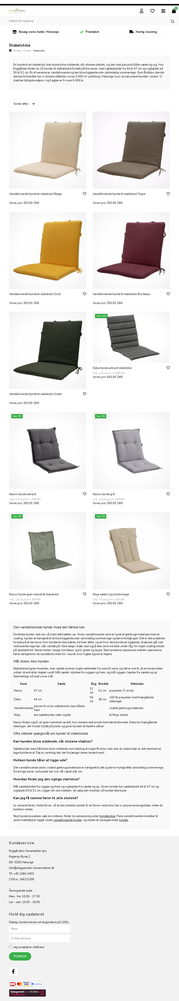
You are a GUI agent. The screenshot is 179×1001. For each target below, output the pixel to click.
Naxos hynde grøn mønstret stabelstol (34, 594)
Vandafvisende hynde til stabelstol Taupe (119, 194)
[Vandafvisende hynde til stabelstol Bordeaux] (131, 250)
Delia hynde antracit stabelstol (112, 368)
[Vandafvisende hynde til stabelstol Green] (47, 350)
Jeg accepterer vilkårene (29, 947)
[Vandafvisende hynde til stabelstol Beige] (47, 150)
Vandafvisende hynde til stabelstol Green (35, 394)
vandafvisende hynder (67, 820)
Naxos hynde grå (104, 494)
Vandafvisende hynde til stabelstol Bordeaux (121, 294)
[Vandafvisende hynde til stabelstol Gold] (47, 250)
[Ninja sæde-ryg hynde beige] (131, 550)
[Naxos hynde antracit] (47, 450)
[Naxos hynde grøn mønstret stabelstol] (47, 550)
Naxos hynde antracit (22, 494)
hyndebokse (107, 816)
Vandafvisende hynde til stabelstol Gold (35, 294)
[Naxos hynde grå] (131, 450)
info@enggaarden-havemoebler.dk (31, 868)
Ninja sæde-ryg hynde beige (111, 594)
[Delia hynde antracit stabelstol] (131, 337)
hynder (123, 820)
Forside (17, 50)
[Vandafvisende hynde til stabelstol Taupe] (131, 150)
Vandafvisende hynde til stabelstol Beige (35, 194)
